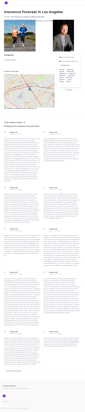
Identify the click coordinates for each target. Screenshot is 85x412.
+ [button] (6, 76)
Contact (5, 401)
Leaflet (39, 106)
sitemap (12, 408)
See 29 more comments (13, 371)
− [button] (6, 79)
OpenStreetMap (46, 106)
